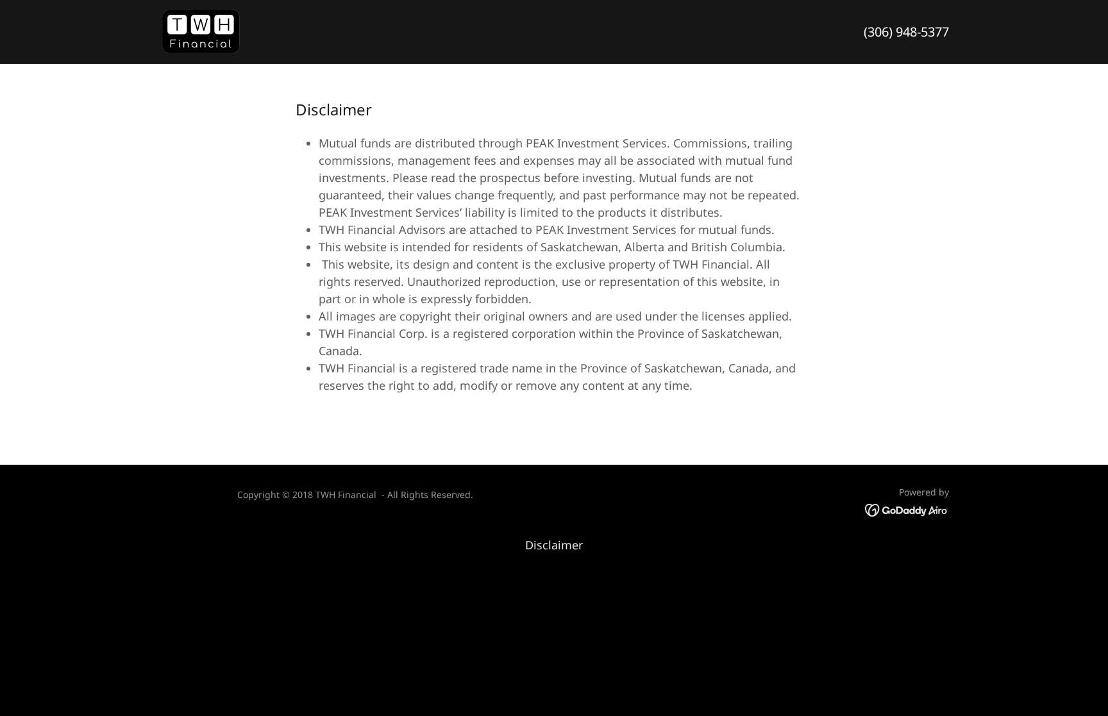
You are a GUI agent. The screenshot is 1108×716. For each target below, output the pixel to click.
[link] (201, 30)
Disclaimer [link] (554, 545)
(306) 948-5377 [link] (906, 31)
